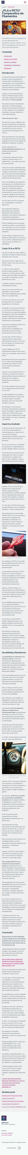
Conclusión (7, 68)
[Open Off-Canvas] (25, 2)
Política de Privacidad (7, 1133)
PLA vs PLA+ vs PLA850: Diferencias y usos (14, 1107)
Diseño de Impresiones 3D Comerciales (13, 1101)
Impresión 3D (6, 1087)
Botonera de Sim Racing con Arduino (12, 1095)
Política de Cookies (6, 1135)
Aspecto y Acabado (10, 62)
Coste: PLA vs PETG (10, 59)
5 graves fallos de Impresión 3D (10, 1104)
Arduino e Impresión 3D (8, 1098)
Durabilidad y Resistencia (12, 65)
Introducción (8, 56)
